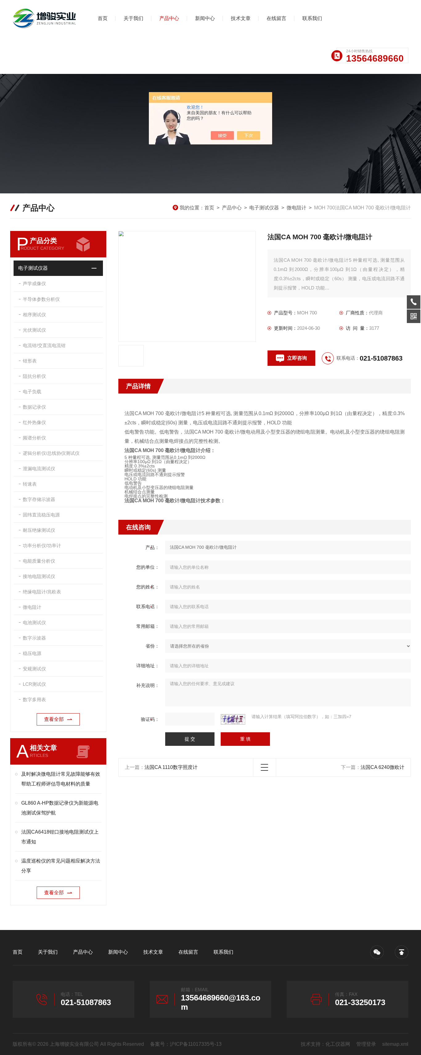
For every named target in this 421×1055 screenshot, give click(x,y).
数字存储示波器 (39, 499)
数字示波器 (34, 638)
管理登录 (366, 1044)
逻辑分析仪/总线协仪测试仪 (51, 453)
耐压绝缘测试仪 (39, 530)
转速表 (30, 484)
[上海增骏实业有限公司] (45, 18)
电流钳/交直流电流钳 (44, 345)
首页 (103, 18)
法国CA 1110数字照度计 (171, 767)
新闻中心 (205, 18)
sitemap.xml (395, 1044)
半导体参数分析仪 (41, 299)
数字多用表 (34, 699)
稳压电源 (32, 653)
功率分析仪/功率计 (42, 545)
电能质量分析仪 (39, 561)
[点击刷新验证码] (233, 719)
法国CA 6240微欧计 (382, 767)
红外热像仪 (34, 422)
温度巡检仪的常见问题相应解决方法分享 (60, 865)
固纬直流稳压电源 (41, 514)
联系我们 (312, 18)
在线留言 (276, 18)
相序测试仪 (34, 314)
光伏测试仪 (34, 330)
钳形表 (30, 360)
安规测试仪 (34, 668)
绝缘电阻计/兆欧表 (42, 591)
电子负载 (32, 391)
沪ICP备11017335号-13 (196, 1044)
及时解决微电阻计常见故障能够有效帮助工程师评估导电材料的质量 (60, 778)
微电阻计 (296, 207)
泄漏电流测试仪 (39, 468)
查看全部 (54, 719)
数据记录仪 (34, 407)
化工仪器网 (337, 1044)
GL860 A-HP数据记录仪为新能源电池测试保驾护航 (59, 807)
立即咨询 (297, 358)
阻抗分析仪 (34, 376)
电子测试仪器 (264, 207)
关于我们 (133, 18)
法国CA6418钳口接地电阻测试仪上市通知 (60, 836)
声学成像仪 (34, 283)
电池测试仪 (34, 622)
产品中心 (169, 18)
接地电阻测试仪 (39, 576)
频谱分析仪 (34, 437)
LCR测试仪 (34, 684)
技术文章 (241, 18)
